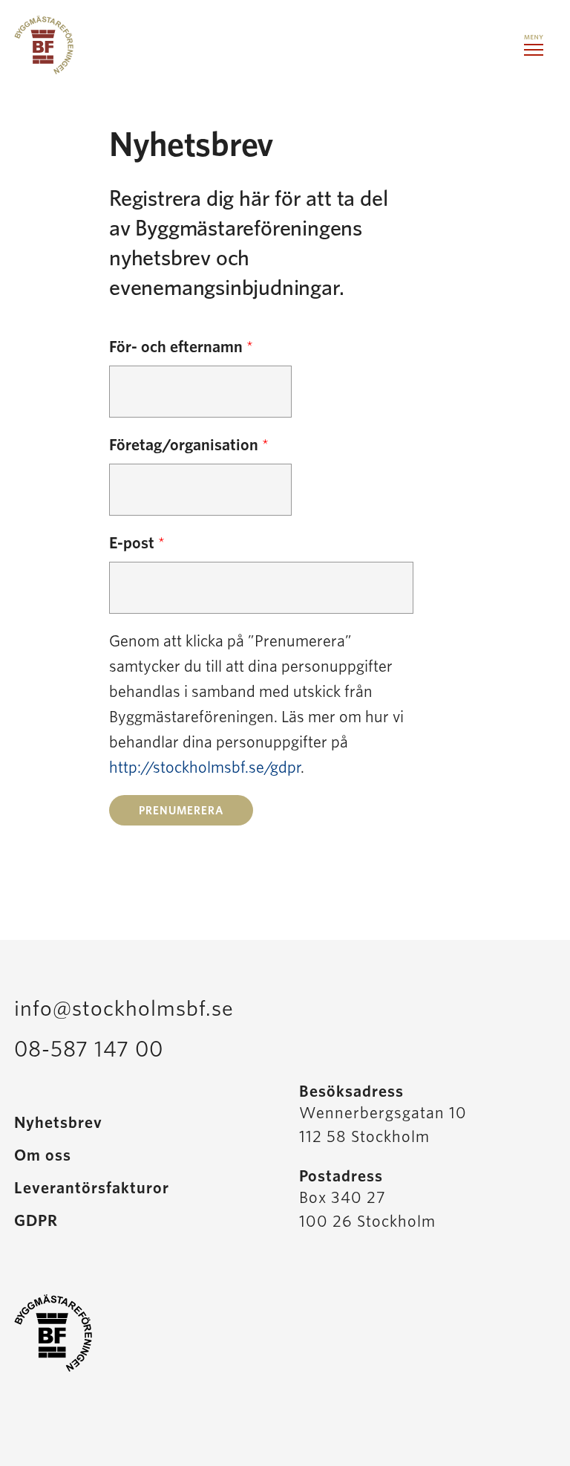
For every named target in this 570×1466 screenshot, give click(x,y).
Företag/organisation (189, 445)
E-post (137, 543)
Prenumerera (181, 811)
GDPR (36, 1221)
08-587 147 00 (88, 1050)
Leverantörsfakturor (91, 1188)
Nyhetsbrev (58, 1123)
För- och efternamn (181, 347)
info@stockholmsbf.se (124, 1009)
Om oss (42, 1155)
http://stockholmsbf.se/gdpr (205, 767)
